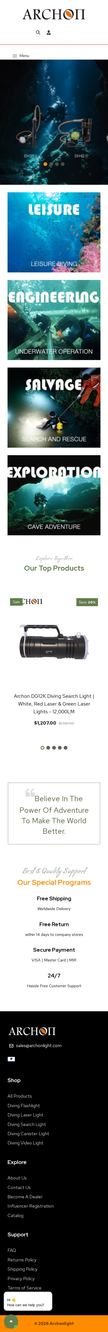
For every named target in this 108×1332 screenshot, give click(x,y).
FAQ (12, 1250)
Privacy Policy (21, 1278)
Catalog (15, 1215)
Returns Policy (22, 1260)
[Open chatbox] (11, 1321)
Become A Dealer (25, 1197)
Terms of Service (24, 1288)
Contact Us (19, 1187)
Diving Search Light (27, 1124)
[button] (100, 122)
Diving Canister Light (28, 1133)
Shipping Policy (22, 1269)
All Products (20, 1096)
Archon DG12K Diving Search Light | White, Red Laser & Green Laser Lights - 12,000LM (54, 704)
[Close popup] (35, 1302)
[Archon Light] (54, 14)
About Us (17, 1178)
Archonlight (61, 1323)
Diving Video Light (25, 1143)
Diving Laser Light (25, 1115)
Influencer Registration (31, 1206)
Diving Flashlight (24, 1105)
